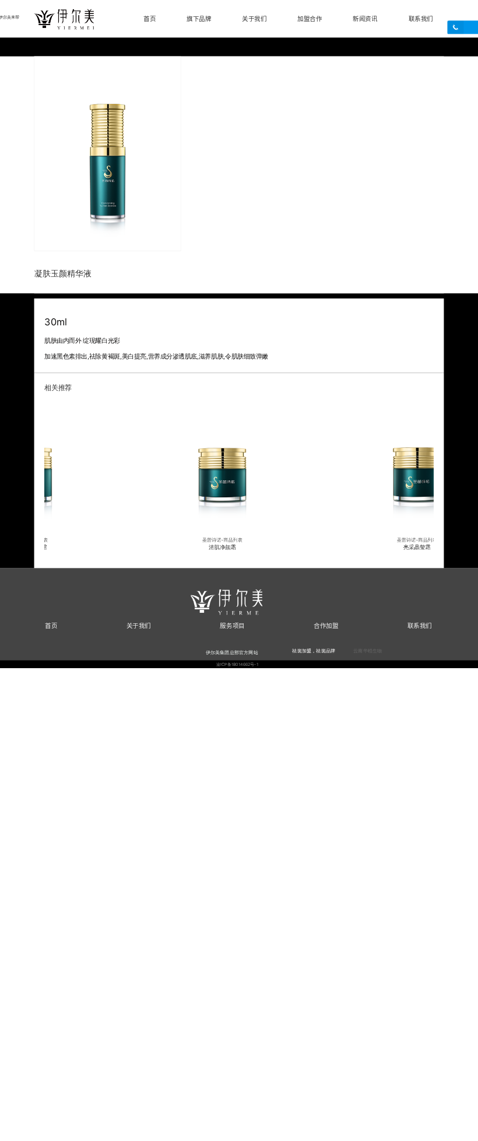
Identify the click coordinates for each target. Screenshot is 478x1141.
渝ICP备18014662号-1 (237, 663)
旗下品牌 (199, 18)
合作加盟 (326, 625)
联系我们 (421, 18)
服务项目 (232, 625)
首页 (149, 18)
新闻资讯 (365, 18)
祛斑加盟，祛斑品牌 (313, 650)
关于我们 (254, 18)
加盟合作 (309, 18)
